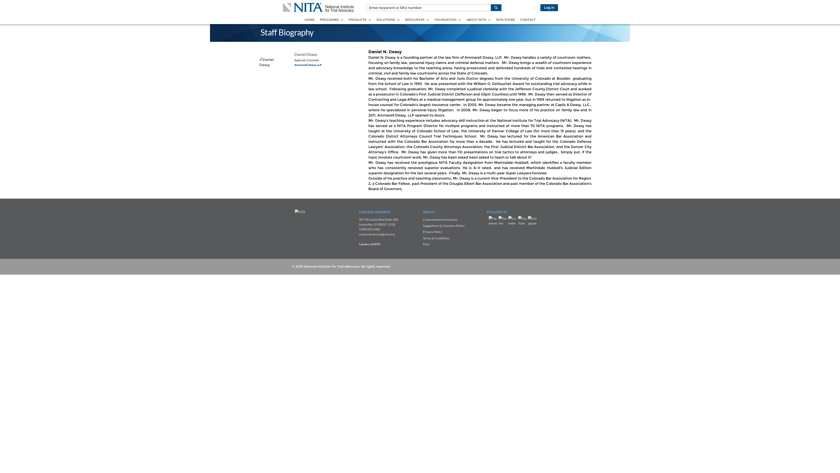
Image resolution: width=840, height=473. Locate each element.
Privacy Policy (432, 232)
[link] (309, 20)
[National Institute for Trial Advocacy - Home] (318, 7)
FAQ (426, 244)
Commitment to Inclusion (440, 219)
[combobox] (426, 7)
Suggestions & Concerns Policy (444, 226)
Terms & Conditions (436, 238)
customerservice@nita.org (377, 234)
